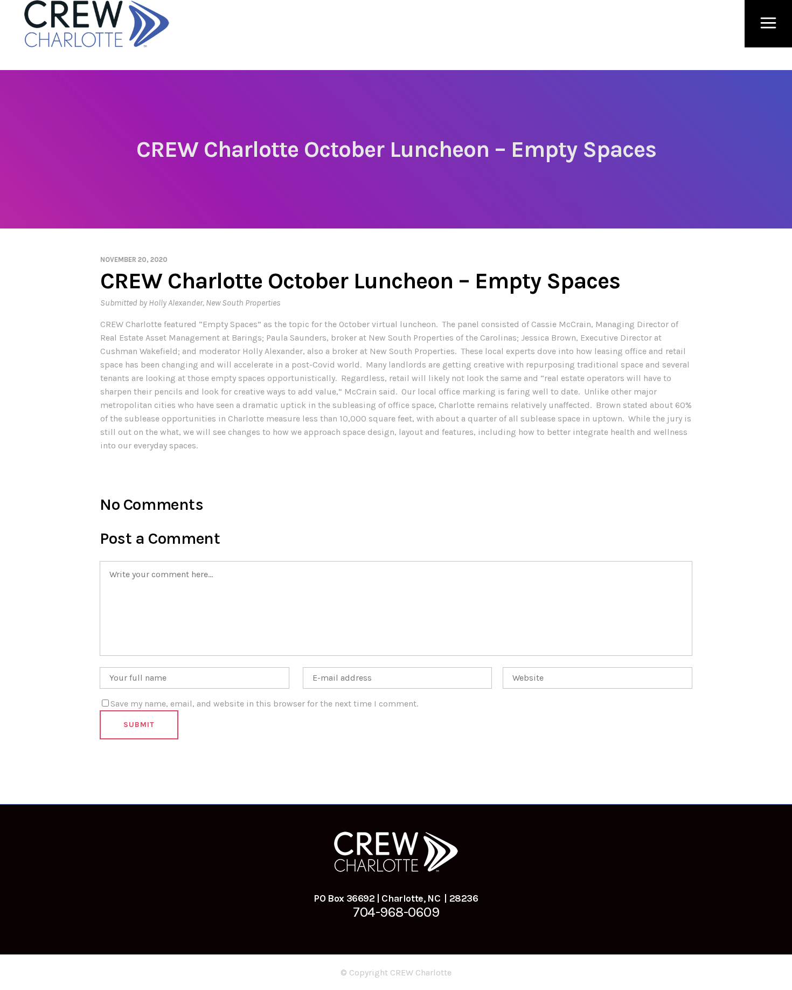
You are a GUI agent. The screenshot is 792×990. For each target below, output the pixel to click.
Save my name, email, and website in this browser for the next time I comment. (264, 703)
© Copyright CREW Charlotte (396, 972)
